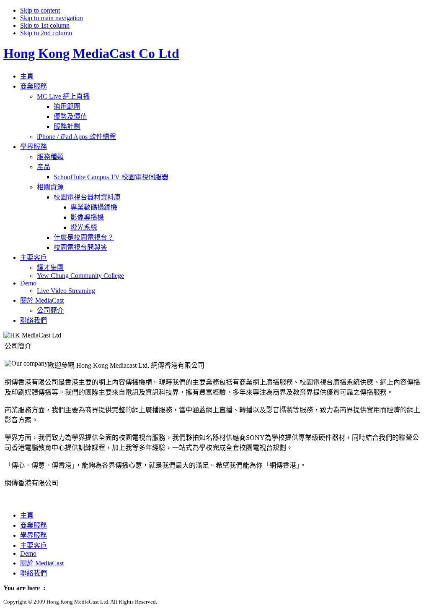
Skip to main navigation (51, 17)
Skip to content (40, 10)
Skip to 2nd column (46, 33)
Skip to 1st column (45, 25)
